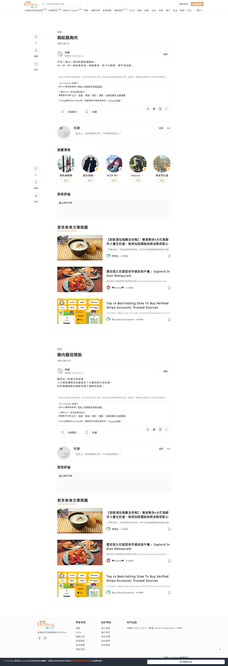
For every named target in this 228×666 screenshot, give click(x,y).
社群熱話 (52, 10)
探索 (86, 10)
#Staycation (168, 628)
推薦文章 (95, 10)
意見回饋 (80, 644)
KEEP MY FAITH (114, 175)
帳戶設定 (105, 632)
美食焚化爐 (162, 175)
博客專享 (118, 10)
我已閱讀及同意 (185, 661)
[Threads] (36, 218)
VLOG (132, 10)
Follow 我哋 (114, 100)
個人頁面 (105, 628)
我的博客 (105, 644)
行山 (189, 10)
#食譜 (151, 628)
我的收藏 (105, 636)
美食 (139, 10)
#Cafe (158, 628)
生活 (175, 10)
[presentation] (57, 164)
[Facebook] (36, 203)
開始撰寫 (197, 4)
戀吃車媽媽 (66, 175)
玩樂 (161, 10)
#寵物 (130, 628)
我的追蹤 (105, 640)
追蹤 (165, 54)
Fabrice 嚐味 (138, 175)
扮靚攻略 (110, 95)
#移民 (179, 628)
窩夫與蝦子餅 (90, 175)
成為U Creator (70, 10)
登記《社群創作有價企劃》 (90, 86)
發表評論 (65, 202)
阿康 (67, 52)
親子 (168, 10)
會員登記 (183, 4)
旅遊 (146, 10)
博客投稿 (80, 649)
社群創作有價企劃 (34, 10)
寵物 (182, 10)
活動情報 (121, 95)
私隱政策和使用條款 (81, 660)
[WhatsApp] (36, 210)
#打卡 (144, 628)
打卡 (74, 95)
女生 (154, 10)
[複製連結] (36, 225)
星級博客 (107, 10)
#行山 (137, 628)
